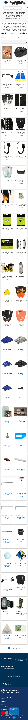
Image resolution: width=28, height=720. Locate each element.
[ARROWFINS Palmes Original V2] (20, 76)
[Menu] (1, 3)
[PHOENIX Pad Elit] (7, 100)
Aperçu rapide (9, 51)
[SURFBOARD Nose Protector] (7, 627)
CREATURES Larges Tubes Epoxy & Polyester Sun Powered (21, 613)
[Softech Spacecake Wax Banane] (7, 411)
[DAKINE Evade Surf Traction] (7, 387)
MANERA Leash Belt (7, 468)
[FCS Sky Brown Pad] (7, 172)
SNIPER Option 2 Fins (7, 300)
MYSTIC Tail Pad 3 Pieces (21, 587)
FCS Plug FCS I (20, 540)
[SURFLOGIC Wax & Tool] (20, 435)
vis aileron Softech (21, 396)
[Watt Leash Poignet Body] (7, 76)
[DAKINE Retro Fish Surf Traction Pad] (20, 363)
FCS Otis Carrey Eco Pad (21, 300)
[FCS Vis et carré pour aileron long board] (7, 435)
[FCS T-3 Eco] (20, 315)
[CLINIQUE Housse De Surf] (20, 267)
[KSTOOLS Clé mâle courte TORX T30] (20, 507)
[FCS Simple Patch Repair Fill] (7, 244)
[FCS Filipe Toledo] (7, 315)
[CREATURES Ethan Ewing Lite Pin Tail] (20, 124)
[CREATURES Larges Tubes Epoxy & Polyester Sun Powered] (20, 603)
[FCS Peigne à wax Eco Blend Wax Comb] (20, 411)
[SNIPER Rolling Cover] (7, 603)
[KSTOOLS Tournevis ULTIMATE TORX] (7, 531)
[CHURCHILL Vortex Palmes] (7, 52)
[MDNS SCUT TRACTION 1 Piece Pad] (20, 172)
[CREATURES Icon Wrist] (20, 148)
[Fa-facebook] (6, 713)
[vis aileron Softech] (20, 387)
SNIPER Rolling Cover (7, 611)
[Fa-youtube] (3, 713)
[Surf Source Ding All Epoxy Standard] (20, 196)
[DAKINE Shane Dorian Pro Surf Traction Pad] (7, 363)
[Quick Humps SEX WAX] (20, 627)
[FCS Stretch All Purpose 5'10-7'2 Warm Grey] (20, 459)
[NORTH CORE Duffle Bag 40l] (20, 52)
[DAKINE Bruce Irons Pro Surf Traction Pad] (7, 339)
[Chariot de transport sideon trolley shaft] (7, 579)
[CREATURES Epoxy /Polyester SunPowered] (7, 267)
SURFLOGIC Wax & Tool (21, 444)
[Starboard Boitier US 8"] (20, 555)
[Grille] (1, 37)
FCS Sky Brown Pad (7, 180)
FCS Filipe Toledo (7, 324)
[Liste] (3, 37)
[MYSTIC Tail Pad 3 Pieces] (20, 579)
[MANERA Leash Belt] (7, 459)
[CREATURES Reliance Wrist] (7, 148)
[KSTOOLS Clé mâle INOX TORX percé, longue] (7, 483)
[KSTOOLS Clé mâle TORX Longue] (7, 507)
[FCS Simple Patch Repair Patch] (7, 220)
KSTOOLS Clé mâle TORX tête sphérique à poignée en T (21, 493)
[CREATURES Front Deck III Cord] (7, 124)
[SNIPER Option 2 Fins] (7, 291)
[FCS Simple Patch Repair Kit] (20, 220)
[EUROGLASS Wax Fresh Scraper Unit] (7, 555)
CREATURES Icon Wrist (21, 156)
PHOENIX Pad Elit (7, 108)
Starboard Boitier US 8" (20, 563)
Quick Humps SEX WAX (21, 635)
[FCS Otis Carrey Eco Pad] (20, 291)
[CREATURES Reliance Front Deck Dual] (20, 100)
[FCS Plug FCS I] (20, 531)
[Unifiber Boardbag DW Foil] (20, 244)
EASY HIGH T (19, 717)
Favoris (9, 48)
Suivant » (18, 648)
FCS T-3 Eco (21, 324)
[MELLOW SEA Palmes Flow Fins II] (7, 196)
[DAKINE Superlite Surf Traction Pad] (20, 339)
